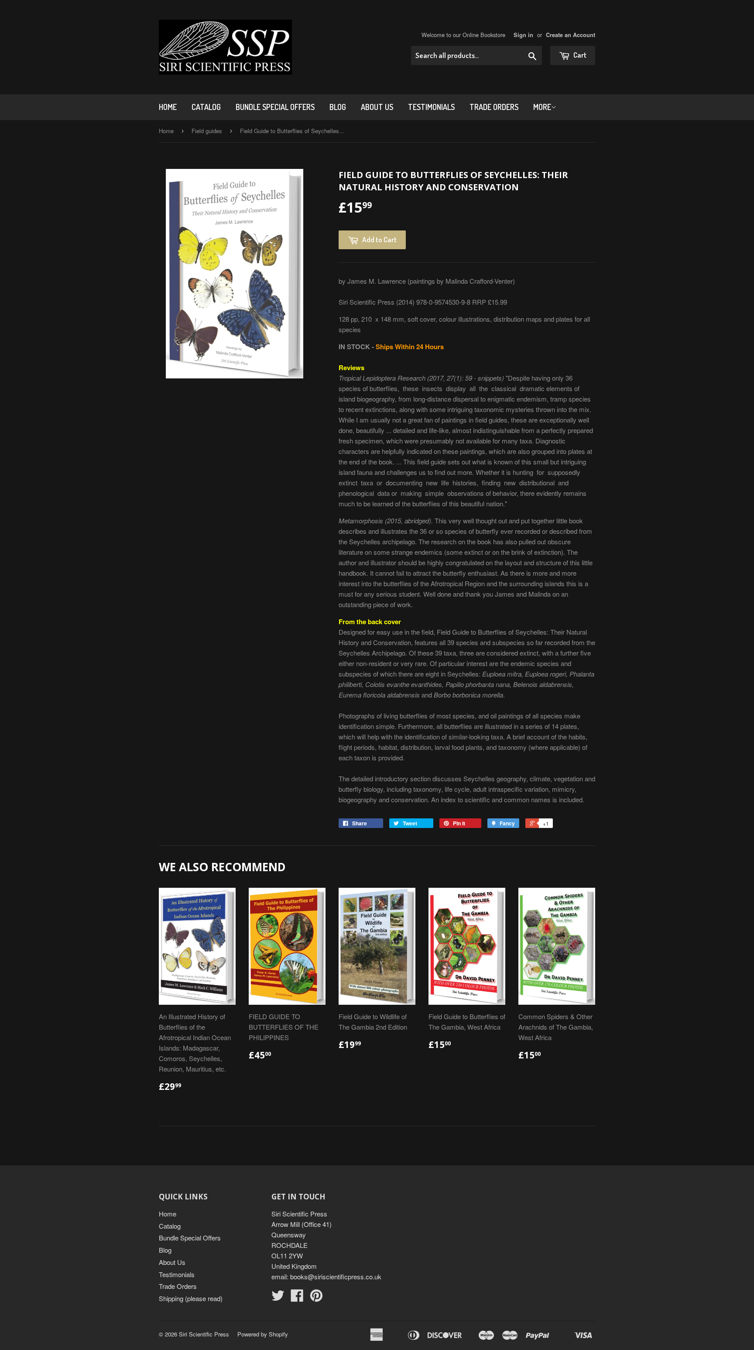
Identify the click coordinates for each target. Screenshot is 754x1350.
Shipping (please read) (191, 1298)
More (542, 107)
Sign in (523, 35)
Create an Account (570, 35)
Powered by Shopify (262, 1334)
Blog (337, 107)
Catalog (206, 107)
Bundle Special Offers (275, 107)
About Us (377, 107)
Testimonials (431, 107)
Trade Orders (494, 107)
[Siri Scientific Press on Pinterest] (316, 1297)
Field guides (207, 131)
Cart (579, 54)
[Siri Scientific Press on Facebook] (297, 1297)
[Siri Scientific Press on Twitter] (277, 1297)
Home (168, 107)
